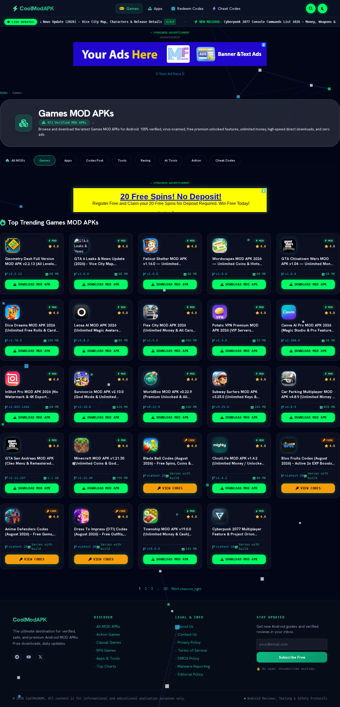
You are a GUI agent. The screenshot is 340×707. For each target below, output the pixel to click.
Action (196, 160)
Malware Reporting (192, 666)
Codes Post (94, 160)
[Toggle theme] (322, 8)
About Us (184, 626)
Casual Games (107, 642)
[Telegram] (17, 657)
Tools (122, 160)
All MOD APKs (107, 626)
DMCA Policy (187, 658)
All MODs (18, 160)
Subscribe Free (292, 657)
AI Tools (171, 160)
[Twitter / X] (40, 657)
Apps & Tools (107, 658)
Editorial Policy (189, 674)
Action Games (107, 634)
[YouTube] (28, 657)
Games (44, 160)
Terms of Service (191, 650)
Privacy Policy (188, 642)
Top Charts (105, 666)
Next (186, 588)
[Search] (311, 8)
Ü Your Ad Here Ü (170, 74)
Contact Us (186, 634)
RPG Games (105, 650)
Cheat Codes (225, 160)
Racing (145, 160)
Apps (68, 160)
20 (165, 588)
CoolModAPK (30, 619)
